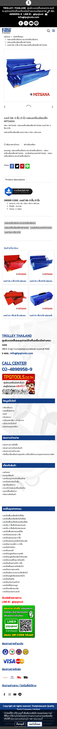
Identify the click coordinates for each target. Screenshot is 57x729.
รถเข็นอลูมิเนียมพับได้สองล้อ (15, 556)
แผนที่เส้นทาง (8, 410)
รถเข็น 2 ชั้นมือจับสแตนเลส (14, 525)
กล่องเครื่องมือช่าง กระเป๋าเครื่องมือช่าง (27, 150)
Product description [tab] (15, 179)
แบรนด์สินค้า (8, 475)
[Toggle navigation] (53, 31)
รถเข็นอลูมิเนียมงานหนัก (13, 553)
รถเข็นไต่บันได (9, 547)
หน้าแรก (6, 472)
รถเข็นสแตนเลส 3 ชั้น (12, 537)
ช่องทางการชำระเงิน (11, 451)
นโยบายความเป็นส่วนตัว (19, 719)
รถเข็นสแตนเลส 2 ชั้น (12, 534)
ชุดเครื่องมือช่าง (10, 491)
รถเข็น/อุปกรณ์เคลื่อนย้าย (14, 478)
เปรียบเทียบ (30, 144)
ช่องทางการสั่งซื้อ (10, 444)
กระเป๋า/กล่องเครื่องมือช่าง (14, 487)
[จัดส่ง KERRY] (15, 677)
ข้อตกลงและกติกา (10, 426)
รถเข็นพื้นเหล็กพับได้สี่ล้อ (13, 515)
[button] (47, 30)
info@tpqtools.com (21, 353)
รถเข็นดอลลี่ (8, 550)
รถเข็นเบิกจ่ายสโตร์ (11, 582)
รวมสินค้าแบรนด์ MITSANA (36, 153)
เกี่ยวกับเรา (8, 407)
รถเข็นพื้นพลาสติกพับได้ (13, 566)
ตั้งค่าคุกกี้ (20, 724)
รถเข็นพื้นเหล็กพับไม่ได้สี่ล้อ (14, 518)
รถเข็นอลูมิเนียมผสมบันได (14, 575)
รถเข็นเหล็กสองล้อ (11, 588)
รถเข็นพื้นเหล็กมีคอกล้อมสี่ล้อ (15, 521)
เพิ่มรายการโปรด (12, 144)
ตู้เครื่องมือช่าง (9, 484)
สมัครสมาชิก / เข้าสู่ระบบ (13, 420)
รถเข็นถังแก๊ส (8, 578)
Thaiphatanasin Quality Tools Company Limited (35, 707)
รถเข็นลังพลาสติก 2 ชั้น (12, 563)
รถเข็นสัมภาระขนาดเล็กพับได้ (15, 572)
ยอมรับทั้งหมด (34, 724)
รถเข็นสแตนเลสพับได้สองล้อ (15, 540)
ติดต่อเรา (7, 417)
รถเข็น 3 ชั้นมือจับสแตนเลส (14, 528)
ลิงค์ (5, 413)
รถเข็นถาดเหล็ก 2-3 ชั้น (13, 544)
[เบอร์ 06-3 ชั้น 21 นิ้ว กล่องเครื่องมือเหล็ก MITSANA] (28, 75)
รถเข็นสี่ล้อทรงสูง (10, 585)
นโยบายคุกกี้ (38, 719)
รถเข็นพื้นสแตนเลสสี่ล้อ (13, 531)
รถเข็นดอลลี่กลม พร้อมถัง (14, 559)
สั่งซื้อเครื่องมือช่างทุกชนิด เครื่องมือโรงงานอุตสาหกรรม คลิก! (28, 454)
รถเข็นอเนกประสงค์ (11, 591)
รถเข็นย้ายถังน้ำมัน (11, 481)
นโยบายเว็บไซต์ (9, 423)
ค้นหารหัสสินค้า (9, 494)
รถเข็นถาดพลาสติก (11, 569)
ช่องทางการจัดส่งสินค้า (13, 447)
